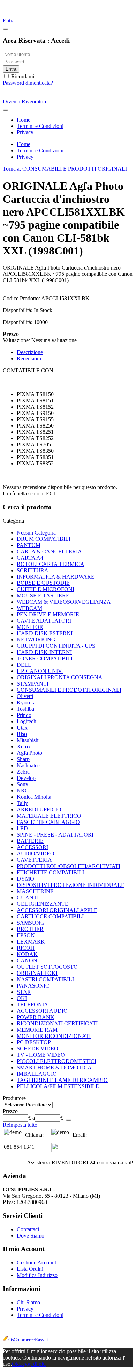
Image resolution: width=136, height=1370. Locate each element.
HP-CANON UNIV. (40, 671)
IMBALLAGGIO (37, 1074)
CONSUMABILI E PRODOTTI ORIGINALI (69, 690)
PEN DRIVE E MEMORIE (48, 614)
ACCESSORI (32, 847)
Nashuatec (28, 765)
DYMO (25, 879)
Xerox (24, 746)
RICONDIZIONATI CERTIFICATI (57, 1023)
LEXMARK (31, 942)
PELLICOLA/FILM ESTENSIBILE (58, 1086)
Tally (22, 803)
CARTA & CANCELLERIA (49, 551)
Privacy (25, 1309)
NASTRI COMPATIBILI (45, 979)
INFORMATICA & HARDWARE (56, 577)
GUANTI (28, 898)
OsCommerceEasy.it (28, 1339)
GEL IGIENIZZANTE (42, 904)
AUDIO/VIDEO (35, 853)
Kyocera (26, 702)
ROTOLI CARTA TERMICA (50, 564)
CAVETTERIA (34, 860)
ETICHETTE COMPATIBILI (50, 872)
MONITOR (30, 627)
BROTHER (30, 929)
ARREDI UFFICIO (39, 809)
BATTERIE (30, 841)
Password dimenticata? (28, 83)
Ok (15, 1364)
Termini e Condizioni (40, 1315)
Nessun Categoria (36, 533)
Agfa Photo (29, 753)
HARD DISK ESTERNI (45, 633)
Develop (26, 778)
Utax (22, 728)
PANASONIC (33, 986)
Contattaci (28, 1229)
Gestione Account (36, 1262)
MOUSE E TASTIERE (43, 595)
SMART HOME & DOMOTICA (54, 1067)
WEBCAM (29, 608)
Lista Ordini (30, 1269)
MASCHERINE (35, 891)
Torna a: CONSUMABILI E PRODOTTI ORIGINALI (65, 169)
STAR (24, 992)
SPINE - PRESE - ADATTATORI (55, 835)
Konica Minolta (34, 797)
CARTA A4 (30, 558)
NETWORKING (36, 640)
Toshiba (25, 709)
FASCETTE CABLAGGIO (48, 822)
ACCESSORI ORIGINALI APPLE (57, 910)
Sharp (23, 759)
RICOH (26, 948)
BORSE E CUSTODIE (43, 583)
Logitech (26, 721)
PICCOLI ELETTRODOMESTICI (56, 1061)
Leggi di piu (32, 1364)
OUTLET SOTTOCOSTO (47, 967)
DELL (24, 665)
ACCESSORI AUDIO (42, 1011)
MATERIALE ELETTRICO (49, 816)
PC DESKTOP (34, 1042)
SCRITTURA (32, 570)
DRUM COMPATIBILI (43, 539)
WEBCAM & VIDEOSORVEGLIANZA (64, 602)
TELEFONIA (32, 1004)
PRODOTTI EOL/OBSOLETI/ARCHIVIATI (68, 866)
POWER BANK (35, 1017)
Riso (22, 734)
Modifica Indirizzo (37, 1275)
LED (22, 828)
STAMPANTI (32, 684)
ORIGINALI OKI (37, 973)
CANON (27, 960)
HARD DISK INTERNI (44, 652)
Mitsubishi (28, 740)
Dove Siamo (30, 1236)
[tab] (68, 521)
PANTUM (28, 545)
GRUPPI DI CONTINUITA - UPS (56, 646)
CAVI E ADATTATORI (44, 621)
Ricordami (22, 76)
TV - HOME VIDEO (41, 1055)
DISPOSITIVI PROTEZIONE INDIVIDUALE (70, 885)
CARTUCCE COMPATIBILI (50, 916)
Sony (22, 784)
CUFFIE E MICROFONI (45, 589)
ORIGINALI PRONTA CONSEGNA (60, 677)
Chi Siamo (28, 1302)
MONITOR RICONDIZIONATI (54, 1036)
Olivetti (25, 696)
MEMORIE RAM (37, 1030)
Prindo (24, 715)
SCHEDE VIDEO (37, 1049)
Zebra (23, 772)
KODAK (27, 954)
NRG (23, 791)
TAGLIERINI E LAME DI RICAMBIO (62, 1080)
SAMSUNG (31, 923)
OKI (22, 998)
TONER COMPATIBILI (45, 658)
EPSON (26, 935)
